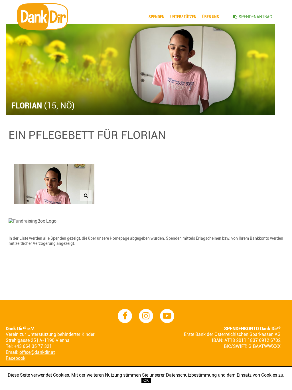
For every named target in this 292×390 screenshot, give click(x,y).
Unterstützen (183, 17)
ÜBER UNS (210, 17)
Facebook (15, 358)
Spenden (157, 17)
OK (146, 380)
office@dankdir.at (37, 352)
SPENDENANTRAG (255, 17)
